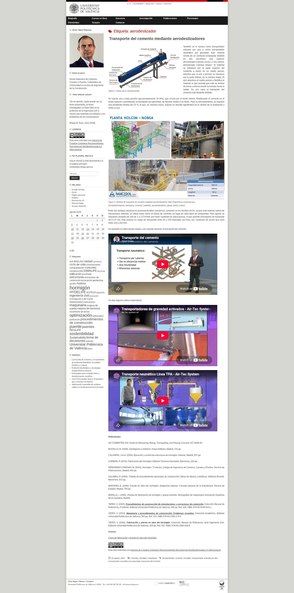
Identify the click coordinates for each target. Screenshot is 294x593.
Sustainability (78, 337)
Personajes (192, 18)
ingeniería (100, 292)
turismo (89, 341)
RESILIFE (75, 330)
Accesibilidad (138, 4)
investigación (76, 299)
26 (82, 238)
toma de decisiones (84, 339)
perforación (75, 319)
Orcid (74, 192)
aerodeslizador (168, 558)
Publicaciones (170, 18)
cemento (134, 558)
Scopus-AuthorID (79, 206)
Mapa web (150, 4)
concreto (90, 267)
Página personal (78, 195)
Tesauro (96, 22)
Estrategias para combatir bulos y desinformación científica (86, 374)
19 (82, 233)
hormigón (143, 558)
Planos (82, 581)
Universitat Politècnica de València (86, 346)
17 (72, 233)
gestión (73, 283)
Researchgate (78, 203)
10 (72, 229)
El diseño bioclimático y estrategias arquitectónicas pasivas (86, 369)
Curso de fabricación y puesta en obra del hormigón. (132, 538)
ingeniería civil (79, 295)
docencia (101, 271)
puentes (88, 327)
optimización (81, 315)
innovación (93, 296)
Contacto (120, 22)
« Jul (72, 250)
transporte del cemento (150, 561)
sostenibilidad (82, 333)
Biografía (72, 18)
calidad (88, 261)
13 (88, 229)
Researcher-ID (78, 200)
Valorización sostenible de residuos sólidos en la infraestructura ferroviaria (87, 385)
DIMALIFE (90, 270)
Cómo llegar (72, 581)
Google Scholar (78, 190)
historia (81, 283)
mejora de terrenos (88, 308)
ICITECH (91, 292)
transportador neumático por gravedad (124, 561)
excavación (86, 280)
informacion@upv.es (130, 584)
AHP (71, 262)
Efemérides (73, 22)
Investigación (146, 18)
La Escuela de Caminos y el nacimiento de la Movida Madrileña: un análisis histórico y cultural (88, 362)
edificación (75, 273)
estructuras (77, 277)
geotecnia (98, 280)
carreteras (97, 262)
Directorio (168, 4)
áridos (90, 349)
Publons (75, 198)
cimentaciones (93, 264)
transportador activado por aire (205, 558)
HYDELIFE (78, 292)
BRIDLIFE (78, 261)
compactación (77, 267)
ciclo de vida (78, 264)
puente (76, 326)
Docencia (120, 18)
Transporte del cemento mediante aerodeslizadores (157, 38)
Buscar (159, 4)
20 (88, 233)
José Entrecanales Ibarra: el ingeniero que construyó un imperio (87, 380)
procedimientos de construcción (86, 320)
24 (72, 238)
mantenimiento (89, 302)
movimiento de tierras (79, 312)
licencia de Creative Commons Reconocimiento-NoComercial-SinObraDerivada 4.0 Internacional (176, 550)
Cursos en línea (99, 18)
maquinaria (152, 558)
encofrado (87, 274)
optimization (98, 316)
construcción (76, 271)
